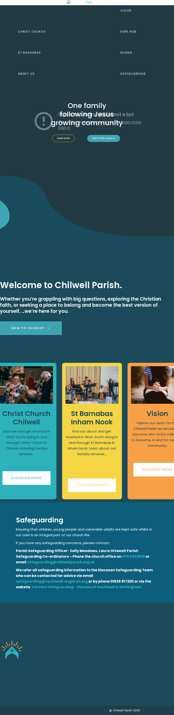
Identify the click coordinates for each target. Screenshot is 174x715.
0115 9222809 (133, 556)
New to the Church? (103, 138)
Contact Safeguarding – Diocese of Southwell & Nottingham (87, 587)
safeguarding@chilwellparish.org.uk (61, 562)
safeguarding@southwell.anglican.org (52, 581)
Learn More (63, 138)
